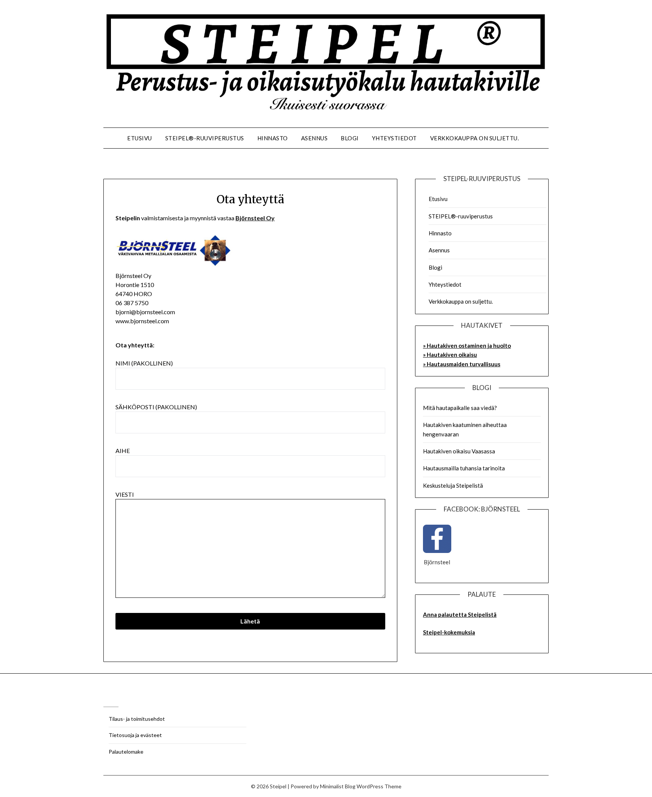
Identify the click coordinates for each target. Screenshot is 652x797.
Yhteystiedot (394, 138)
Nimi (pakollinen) (144, 363)
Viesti (124, 494)
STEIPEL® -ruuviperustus (204, 138)
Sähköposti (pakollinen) (156, 406)
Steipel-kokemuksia (449, 632)
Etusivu (139, 138)
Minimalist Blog (337, 786)
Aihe (122, 450)
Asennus (314, 138)
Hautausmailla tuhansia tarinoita (464, 468)
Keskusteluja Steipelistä (453, 485)
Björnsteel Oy (255, 217)
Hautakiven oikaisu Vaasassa (459, 451)
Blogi (350, 138)
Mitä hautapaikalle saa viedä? (460, 407)
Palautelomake (126, 751)
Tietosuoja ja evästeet (135, 735)
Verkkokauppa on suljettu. (474, 138)
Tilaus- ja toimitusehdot (137, 719)
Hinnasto (272, 138)
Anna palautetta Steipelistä (460, 614)
